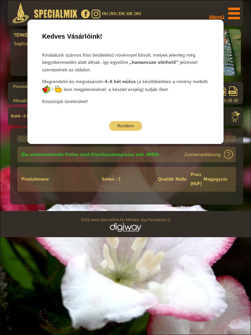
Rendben (125, 126)
